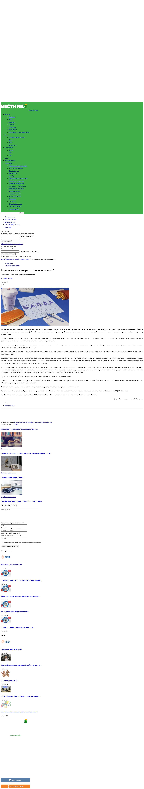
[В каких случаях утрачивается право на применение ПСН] (6, 623)
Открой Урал (13, 173)
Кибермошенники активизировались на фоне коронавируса (33, 422)
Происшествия (9, 147)
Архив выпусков (10, 222)
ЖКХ (10, 119)
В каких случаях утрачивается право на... (17, 627)
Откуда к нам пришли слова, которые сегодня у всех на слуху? (26, 453)
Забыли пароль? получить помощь (12, 244)
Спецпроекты (8, 163)
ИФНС (11, 142)
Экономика (12, 127)
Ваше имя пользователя (26, 236)
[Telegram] (36, 412)
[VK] (43, 412)
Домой (3, 259)
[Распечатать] (29, 412)
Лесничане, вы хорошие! (16, 188)
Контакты (8, 227)
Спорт (6, 158)
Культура (11, 124)
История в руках (14, 171)
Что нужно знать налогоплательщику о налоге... (20, 596)
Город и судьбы (14, 209)
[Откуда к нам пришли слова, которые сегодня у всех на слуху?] (11, 446)
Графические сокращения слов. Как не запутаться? (21, 501)
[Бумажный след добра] (6, 676)
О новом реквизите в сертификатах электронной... (21, 580)
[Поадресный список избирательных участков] (6, 707)
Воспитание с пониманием (17, 186)
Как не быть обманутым (16, 181)
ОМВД (11, 150)
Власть (7, 135)
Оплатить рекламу (10, 219)
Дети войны (12, 199)
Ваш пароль (23, 239)
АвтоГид (11, 176)
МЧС (10, 155)
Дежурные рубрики (7, 278)
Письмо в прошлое (15, 191)
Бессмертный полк (10, 160)
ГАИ (10, 153)
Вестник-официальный (12, 224)
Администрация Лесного (17, 137)
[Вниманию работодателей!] (6, 560)
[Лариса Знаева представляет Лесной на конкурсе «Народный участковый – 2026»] (6, 660)
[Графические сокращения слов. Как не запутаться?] (11, 494)
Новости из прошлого (16, 168)
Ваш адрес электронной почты (29, 251)
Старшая (16, 424)
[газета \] (72, 721)
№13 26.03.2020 (10, 405)
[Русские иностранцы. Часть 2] (11, 470)
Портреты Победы (15, 196)
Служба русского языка (21, 259)
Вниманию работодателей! (11, 565)
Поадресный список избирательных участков (19, 712)
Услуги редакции (10, 217)
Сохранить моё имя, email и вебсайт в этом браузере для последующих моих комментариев (22, 542)
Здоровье (12, 122)
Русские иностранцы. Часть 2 (12, 477)
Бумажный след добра (9, 681)
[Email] (22, 412)
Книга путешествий (15, 206)
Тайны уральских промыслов (18, 166)
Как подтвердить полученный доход (15, 612)
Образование (13, 129)
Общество (7, 114)
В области (12, 117)
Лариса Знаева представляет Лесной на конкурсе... (21, 665)
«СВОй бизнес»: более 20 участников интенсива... (20, 696)
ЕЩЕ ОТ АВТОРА (31, 429)
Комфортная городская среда (18, 178)
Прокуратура (13, 145)
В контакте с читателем (16, 183)
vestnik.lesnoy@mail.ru (15, 735)
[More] (50, 412)
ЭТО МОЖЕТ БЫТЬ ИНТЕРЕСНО (13, 429)
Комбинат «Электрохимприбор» (19, 132)
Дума (10, 140)
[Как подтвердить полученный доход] (6, 607)
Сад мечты (12, 201)
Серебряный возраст (15, 204)
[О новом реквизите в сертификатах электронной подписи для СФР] (6, 576)
